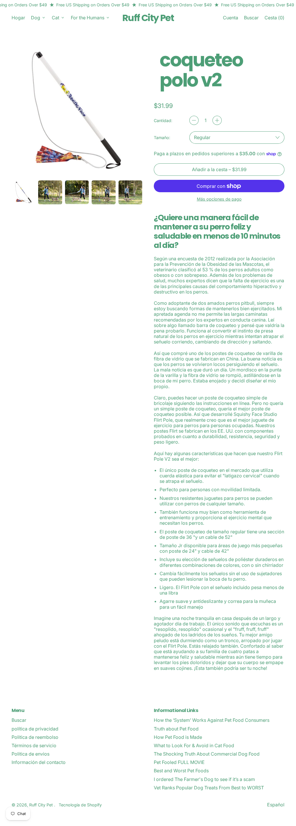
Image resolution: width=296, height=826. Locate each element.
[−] (194, 120)
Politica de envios (30, 754)
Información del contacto (39, 762)
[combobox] (236, 137)
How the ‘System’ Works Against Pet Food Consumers (211, 720)
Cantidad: (163, 120)
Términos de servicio (34, 745)
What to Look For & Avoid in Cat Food (194, 745)
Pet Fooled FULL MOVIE (179, 762)
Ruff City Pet (148, 18)
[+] (217, 120)
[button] (251, 18)
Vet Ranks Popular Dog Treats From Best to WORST (209, 788)
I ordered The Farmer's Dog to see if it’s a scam (204, 779)
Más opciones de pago (219, 199)
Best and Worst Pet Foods (181, 770)
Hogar (18, 17)
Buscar (19, 720)
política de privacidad (35, 729)
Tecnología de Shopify (80, 804)
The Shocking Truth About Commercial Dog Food (207, 754)
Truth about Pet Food (176, 729)
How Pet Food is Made (178, 737)
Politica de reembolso (35, 737)
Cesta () (274, 19)
